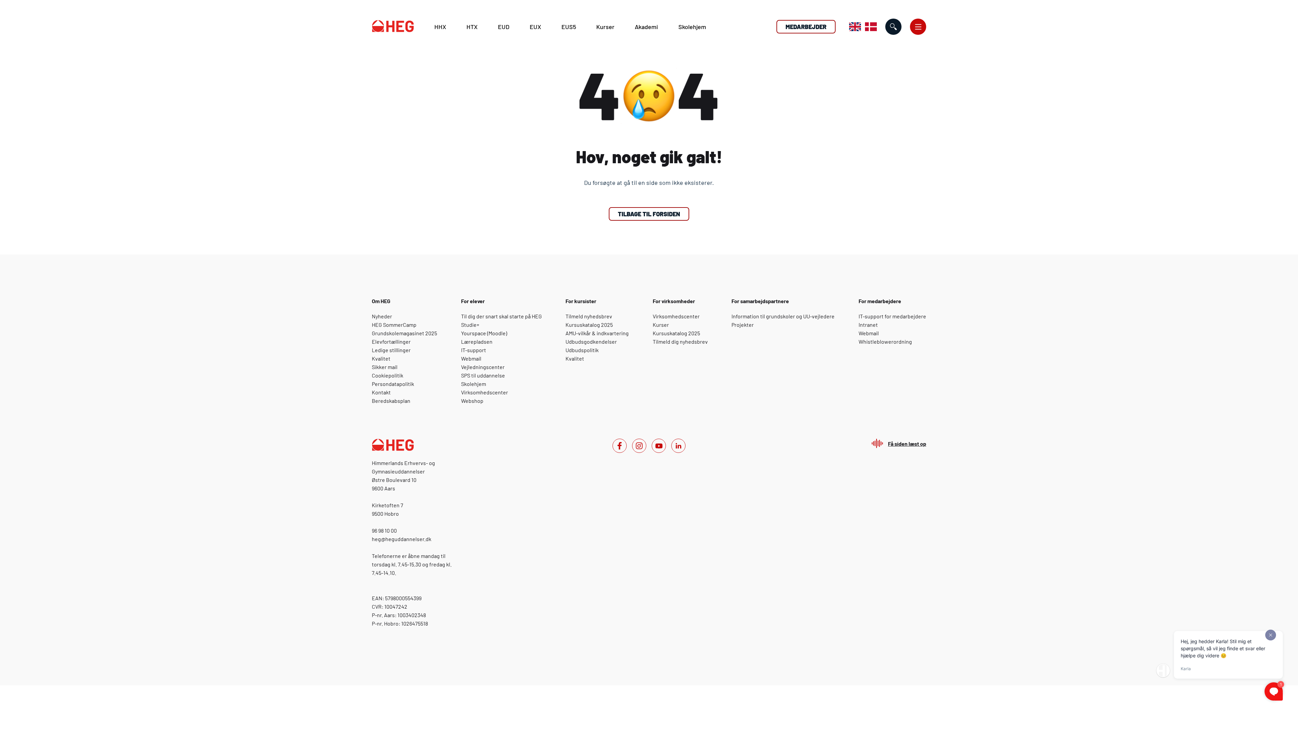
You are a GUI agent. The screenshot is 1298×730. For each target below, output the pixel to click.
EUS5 (568, 26)
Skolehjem (692, 26)
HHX (440, 26)
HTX (472, 26)
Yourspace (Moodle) (484, 333)
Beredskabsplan (391, 400)
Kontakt (381, 392)
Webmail (471, 358)
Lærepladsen (476, 341)
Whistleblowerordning (885, 341)
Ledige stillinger (391, 350)
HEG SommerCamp (394, 324)
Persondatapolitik (393, 384)
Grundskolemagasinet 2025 (404, 333)
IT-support (473, 350)
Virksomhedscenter (484, 392)
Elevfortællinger (391, 341)
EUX (535, 26)
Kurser (605, 26)
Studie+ (470, 324)
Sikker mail (385, 367)
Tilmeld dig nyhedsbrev (680, 341)
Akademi (646, 26)
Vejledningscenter (483, 367)
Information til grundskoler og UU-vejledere (783, 316)
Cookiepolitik (387, 375)
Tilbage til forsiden (649, 214)
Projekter (742, 324)
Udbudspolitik (582, 350)
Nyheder (382, 316)
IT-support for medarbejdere (892, 316)
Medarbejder (806, 26)
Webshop (472, 400)
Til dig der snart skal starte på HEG (501, 316)
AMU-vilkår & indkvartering (597, 333)
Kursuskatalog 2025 (589, 324)
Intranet (868, 324)
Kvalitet (381, 358)
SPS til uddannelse (483, 375)
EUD (503, 26)
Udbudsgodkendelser (591, 341)
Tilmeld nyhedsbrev (589, 316)
